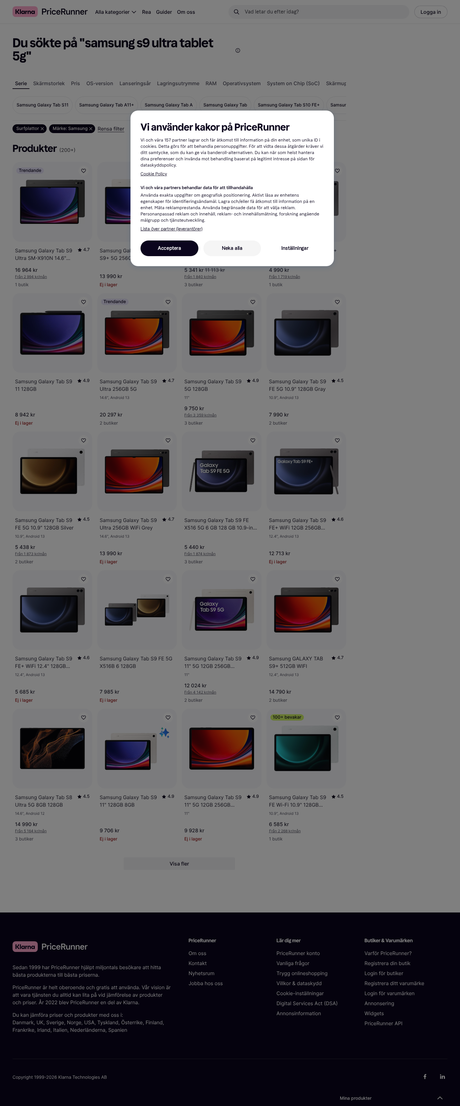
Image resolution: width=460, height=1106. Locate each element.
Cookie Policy (154, 174)
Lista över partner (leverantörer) (171, 229)
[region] (232, 188)
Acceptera (169, 248)
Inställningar (294, 248)
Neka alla (232, 248)
